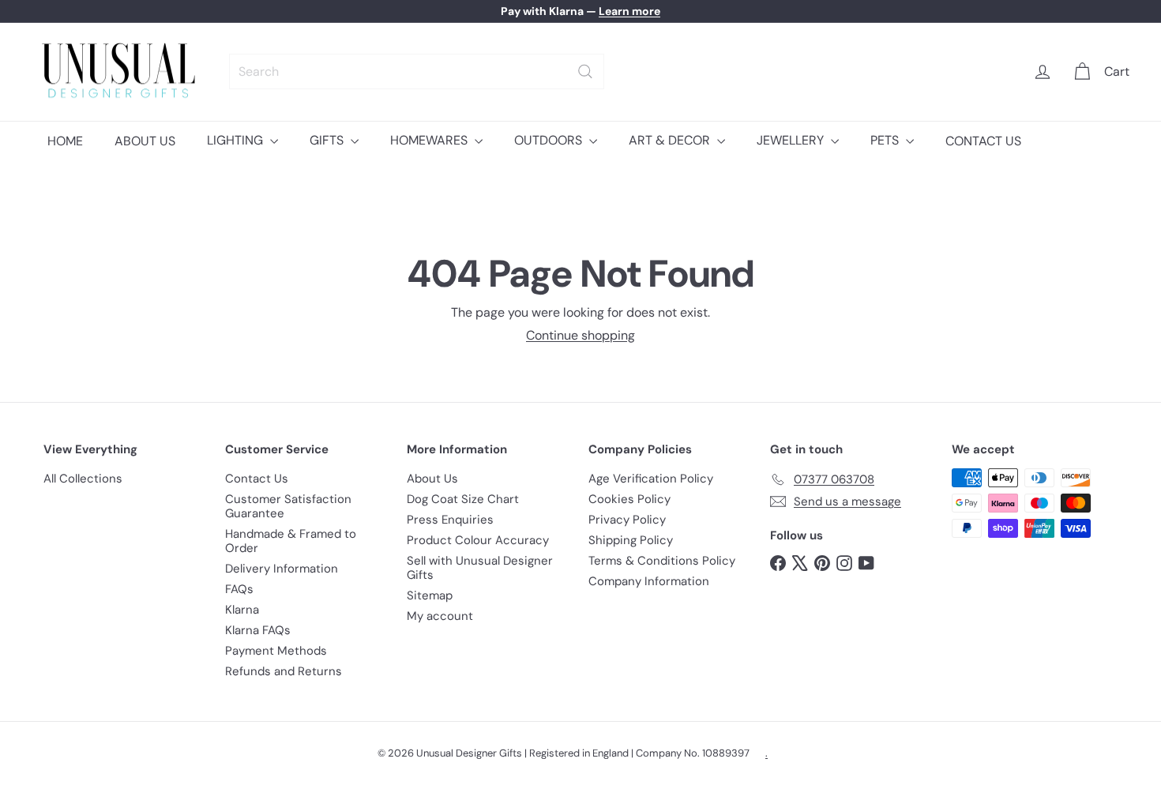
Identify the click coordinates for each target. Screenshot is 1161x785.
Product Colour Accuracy (478, 540)
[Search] (585, 71)
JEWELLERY (792, 140)
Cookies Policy (629, 499)
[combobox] (416, 71)
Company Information (648, 581)
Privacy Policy (627, 520)
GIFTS (328, 140)
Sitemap (430, 595)
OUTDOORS (549, 140)
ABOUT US (145, 140)
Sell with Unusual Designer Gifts (480, 568)
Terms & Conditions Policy (661, 561)
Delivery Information (281, 569)
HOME (65, 140)
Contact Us (256, 478)
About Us (432, 478)
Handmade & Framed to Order (290, 541)
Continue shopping (580, 335)
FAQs (239, 589)
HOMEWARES (430, 140)
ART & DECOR (671, 140)
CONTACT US (983, 140)
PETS (886, 140)
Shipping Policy (630, 540)
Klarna (242, 610)
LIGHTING (236, 140)
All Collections (82, 478)
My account (440, 616)
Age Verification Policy (650, 478)
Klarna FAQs (258, 630)
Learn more (629, 11)
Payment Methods (276, 651)
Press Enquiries (450, 520)
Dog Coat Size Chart (463, 499)
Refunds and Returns (283, 671)
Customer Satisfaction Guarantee (288, 506)
